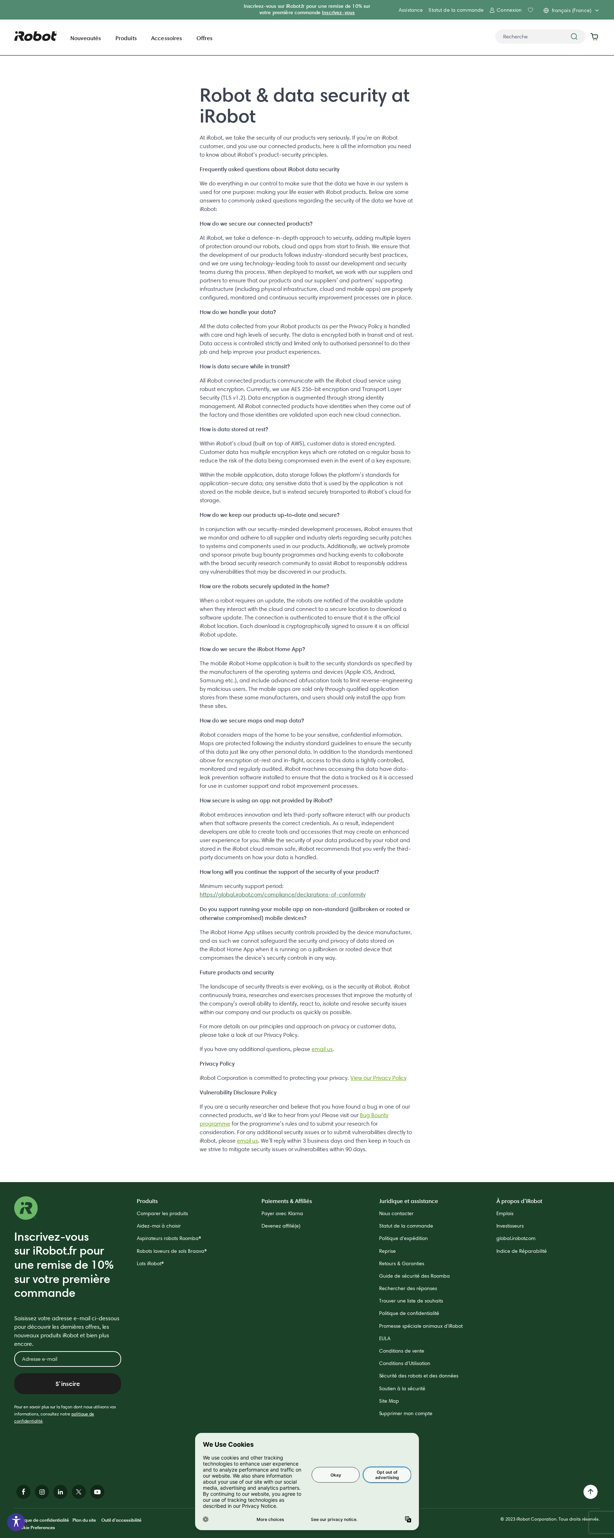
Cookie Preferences (34, 1527)
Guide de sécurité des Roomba (414, 1276)
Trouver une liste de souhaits (411, 1301)
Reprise (387, 1251)
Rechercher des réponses (408, 1288)
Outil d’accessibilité (121, 1520)
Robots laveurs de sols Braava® (172, 1251)
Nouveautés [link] (85, 38)
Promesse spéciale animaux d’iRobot (421, 1326)
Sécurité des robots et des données (418, 1375)
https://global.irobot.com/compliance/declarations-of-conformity (283, 894)
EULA (385, 1338)
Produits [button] (126, 38)
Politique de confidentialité (409, 1313)
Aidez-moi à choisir (159, 1226)
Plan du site (84, 1520)
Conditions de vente (401, 1351)
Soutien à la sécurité (402, 1388)
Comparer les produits (162, 1213)
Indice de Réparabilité (521, 1251)
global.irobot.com (515, 1238)
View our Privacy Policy (378, 1077)
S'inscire (67, 1384)
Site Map (389, 1401)
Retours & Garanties (401, 1263)
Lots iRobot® (150, 1263)
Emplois (504, 1213)
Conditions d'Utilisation (404, 1363)
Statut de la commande (456, 10)
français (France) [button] (571, 10)
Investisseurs (510, 1226)
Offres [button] (204, 38)
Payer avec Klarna (282, 1213)
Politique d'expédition (403, 1238)
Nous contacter (396, 1213)
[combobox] (540, 36)
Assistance (411, 10)
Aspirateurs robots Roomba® (169, 1238)
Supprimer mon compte (405, 1413)
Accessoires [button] (166, 38)
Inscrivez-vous (338, 12)
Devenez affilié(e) (281, 1226)
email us (322, 1049)
